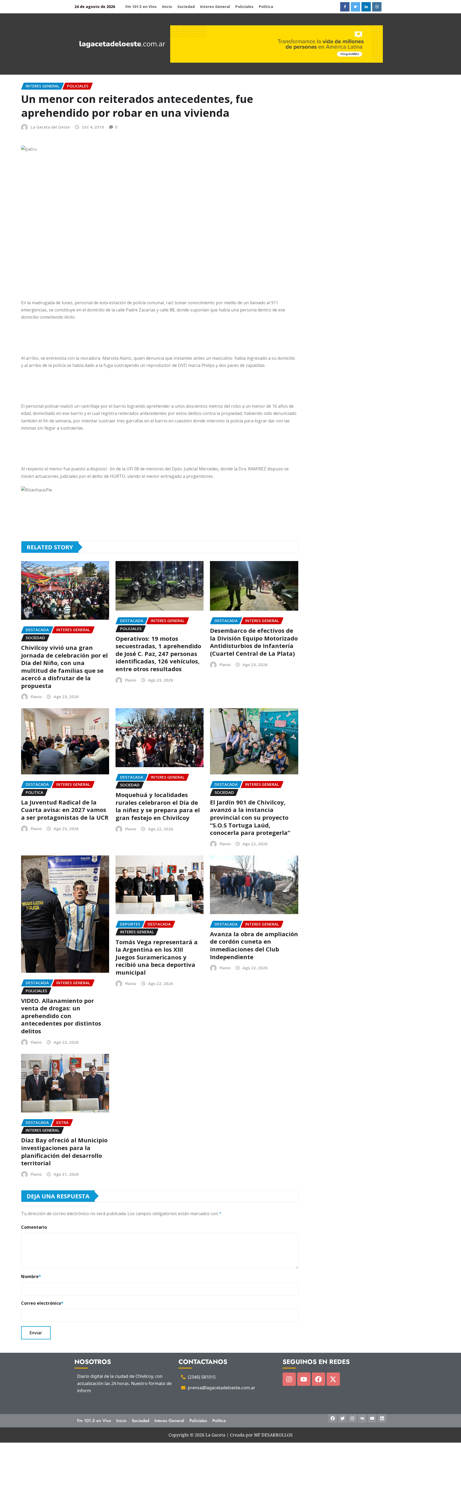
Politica (266, 6)
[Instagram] (289, 1379)
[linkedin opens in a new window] (366, 6)
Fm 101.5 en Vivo (141, 6)
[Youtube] (304, 1379)
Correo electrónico (42, 1303)
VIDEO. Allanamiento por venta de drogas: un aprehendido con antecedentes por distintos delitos (61, 1015)
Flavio (36, 696)
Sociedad (186, 6)
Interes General (215, 6)
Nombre (31, 1276)
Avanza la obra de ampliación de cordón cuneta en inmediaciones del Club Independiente (254, 945)
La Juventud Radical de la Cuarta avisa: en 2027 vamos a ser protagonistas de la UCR (65, 809)
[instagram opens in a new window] (376, 6)
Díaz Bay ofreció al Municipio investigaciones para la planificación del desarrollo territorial (64, 1151)
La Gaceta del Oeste (50, 127)
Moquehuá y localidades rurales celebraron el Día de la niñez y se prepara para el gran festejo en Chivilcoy (158, 806)
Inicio (167, 6)
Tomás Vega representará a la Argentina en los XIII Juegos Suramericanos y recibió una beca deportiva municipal (157, 957)
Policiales (244, 6)
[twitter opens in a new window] (355, 6)
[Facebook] (318, 1379)
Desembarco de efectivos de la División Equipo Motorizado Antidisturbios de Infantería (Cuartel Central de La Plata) (254, 641)
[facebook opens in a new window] (344, 6)
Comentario (34, 1227)
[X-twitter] (333, 1379)
